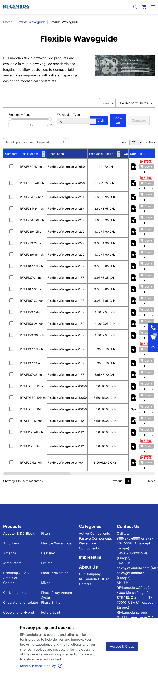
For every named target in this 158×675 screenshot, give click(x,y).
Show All (118, 120)
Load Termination (54, 573)
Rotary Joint (50, 612)
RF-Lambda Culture (94, 579)
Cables (8, 583)
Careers (85, 584)
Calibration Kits (15, 593)
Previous (116, 481)
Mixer (45, 583)
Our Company (90, 574)
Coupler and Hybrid (18, 612)
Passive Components (95, 538)
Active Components (94, 533)
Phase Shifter (51, 602)
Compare (139, 120)
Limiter (46, 563)
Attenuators (12, 563)
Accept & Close (122, 646)
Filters (46, 533)
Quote (148, 166)
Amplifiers (11, 543)
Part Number (29, 153)
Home (8, 22)
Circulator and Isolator (20, 602)
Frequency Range (101, 153)
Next (151, 481)
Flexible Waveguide (31, 22)
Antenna (9, 553)
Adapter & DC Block (19, 533)
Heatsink (48, 553)
